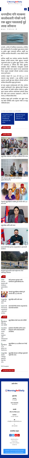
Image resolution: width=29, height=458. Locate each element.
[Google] (18, 435)
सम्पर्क (14, 409)
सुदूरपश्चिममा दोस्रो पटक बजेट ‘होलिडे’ (18, 320)
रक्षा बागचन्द (14, 404)
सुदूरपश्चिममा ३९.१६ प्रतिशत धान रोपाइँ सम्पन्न (18, 345)
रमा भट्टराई (14, 400)
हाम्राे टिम (14, 396)
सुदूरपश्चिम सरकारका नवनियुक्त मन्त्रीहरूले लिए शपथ (14, 156)
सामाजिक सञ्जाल (14, 431)
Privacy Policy (14, 441)
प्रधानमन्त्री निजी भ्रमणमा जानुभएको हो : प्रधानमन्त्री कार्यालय (14, 248)
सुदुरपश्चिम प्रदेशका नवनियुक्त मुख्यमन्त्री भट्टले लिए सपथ (18, 354)
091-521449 (14, 426)
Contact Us (14, 445)
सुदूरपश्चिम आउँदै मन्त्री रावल (8, 225)
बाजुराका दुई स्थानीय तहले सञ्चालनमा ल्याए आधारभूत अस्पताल (12, 271)
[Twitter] (13, 435)
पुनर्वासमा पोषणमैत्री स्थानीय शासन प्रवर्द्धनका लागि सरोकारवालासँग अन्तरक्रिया (17, 330)
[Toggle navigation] (25, 9)
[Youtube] (15, 435)
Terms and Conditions (14, 443)
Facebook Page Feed (8, 370)
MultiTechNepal (19, 452)
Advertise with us (14, 439)
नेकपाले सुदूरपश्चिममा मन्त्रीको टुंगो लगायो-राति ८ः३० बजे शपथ (14, 202)
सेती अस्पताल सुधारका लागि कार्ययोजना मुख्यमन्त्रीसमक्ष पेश (11, 179)
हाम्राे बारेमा (14, 384)
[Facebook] (10, 435)
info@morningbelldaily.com (15, 421)
